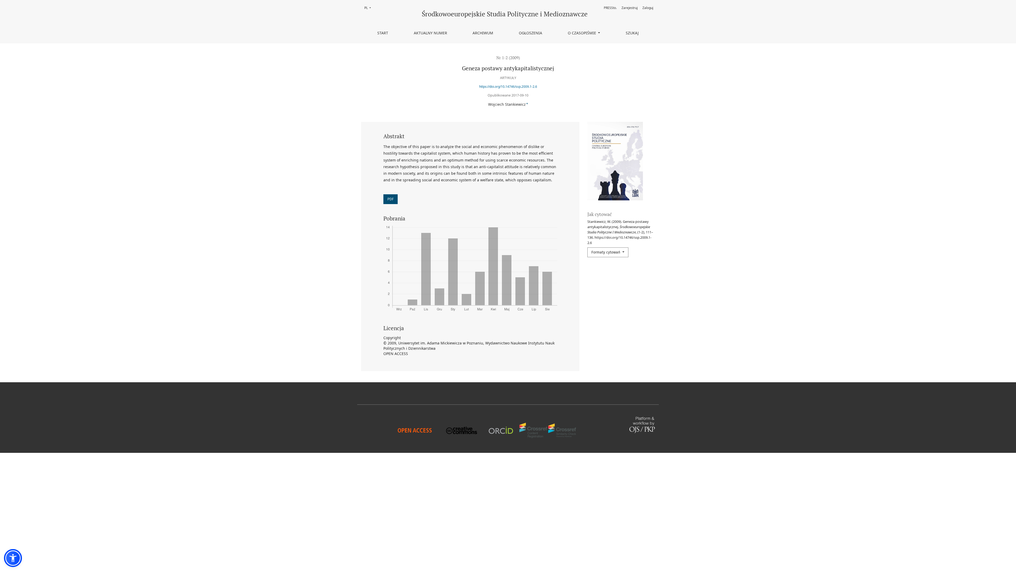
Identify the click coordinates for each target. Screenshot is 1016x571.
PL (369, 8)
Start (382, 32)
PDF (390, 199)
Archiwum (483, 32)
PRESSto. (610, 8)
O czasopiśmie (582, 32)
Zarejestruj (630, 8)
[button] (13, 558)
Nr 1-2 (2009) (508, 57)
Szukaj (632, 32)
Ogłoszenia (530, 32)
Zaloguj (647, 8)
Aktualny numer (430, 32)
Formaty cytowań (606, 252)
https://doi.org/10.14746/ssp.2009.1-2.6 (508, 86)
